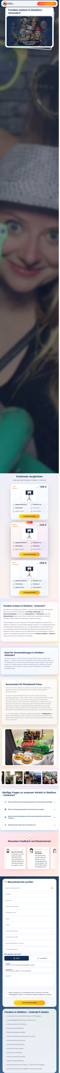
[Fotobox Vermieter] (8, 3)
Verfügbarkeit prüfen (29, 516)
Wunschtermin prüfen (47, 3)
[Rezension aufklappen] (13, 849)
